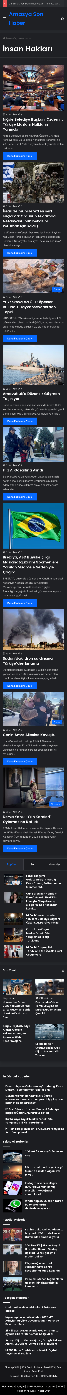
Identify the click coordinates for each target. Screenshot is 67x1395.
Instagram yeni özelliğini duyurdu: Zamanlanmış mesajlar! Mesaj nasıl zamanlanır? (41, 1188)
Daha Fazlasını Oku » (20, 155)
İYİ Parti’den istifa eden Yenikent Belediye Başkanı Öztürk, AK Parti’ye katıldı (43, 918)
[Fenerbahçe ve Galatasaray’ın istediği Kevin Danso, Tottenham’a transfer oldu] (13, 879)
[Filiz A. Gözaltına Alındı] (33, 444)
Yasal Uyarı (44, 1390)
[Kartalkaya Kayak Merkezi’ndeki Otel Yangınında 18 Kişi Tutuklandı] (13, 935)
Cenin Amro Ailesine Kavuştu (29, 734)
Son (32, 864)
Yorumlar (54, 864)
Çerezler (51, 1386)
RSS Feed (26, 1367)
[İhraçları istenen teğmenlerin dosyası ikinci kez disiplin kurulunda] (12, 1284)
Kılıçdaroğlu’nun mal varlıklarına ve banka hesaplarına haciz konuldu (42, 1266)
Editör (8, 114)
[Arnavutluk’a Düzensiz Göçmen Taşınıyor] (33, 365)
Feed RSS (49, 1367)
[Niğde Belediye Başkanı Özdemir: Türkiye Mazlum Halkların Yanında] (33, 88)
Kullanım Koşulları (26, 1390)
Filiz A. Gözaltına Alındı (23, 470)
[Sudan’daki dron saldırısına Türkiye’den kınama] (33, 629)
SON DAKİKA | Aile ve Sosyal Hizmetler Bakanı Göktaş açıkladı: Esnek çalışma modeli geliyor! (42, 1251)
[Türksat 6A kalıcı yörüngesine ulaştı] (12, 1156)
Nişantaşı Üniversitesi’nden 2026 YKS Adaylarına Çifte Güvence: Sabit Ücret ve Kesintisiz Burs (16, 1008)
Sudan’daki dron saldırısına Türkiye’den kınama (28, 661)
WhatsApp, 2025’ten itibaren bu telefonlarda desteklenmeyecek (44, 1204)
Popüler (12, 864)
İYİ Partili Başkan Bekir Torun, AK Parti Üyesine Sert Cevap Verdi (44, 950)
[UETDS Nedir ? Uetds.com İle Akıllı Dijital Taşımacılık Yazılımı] (49, 1032)
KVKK (61, 1386)
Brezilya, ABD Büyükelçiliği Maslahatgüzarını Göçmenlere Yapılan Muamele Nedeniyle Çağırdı (30, 565)
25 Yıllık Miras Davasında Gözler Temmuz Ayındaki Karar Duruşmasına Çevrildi (48, 1006)
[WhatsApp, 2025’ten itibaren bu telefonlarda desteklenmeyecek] (12, 1205)
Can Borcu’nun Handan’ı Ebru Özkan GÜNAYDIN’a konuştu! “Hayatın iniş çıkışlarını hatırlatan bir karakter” (42, 901)
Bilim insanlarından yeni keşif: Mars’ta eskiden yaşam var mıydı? (44, 1171)
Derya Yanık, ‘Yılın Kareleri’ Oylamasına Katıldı (27, 819)
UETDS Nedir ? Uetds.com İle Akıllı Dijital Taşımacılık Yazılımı (47, 1049)
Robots (38, 1367)
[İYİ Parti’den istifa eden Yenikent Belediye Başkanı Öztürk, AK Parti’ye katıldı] (13, 919)
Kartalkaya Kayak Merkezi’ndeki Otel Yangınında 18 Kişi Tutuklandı (38, 935)
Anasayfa (10, 38)
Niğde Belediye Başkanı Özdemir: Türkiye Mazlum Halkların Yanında (33, 124)
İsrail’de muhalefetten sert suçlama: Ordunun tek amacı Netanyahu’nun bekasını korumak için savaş (29, 219)
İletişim (20, 1386)
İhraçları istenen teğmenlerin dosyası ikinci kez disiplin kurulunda (44, 1282)
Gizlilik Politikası (35, 1386)
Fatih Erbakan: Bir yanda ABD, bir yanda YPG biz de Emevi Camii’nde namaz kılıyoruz (44, 1233)
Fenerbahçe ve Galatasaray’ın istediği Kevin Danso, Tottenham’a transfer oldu (43, 881)
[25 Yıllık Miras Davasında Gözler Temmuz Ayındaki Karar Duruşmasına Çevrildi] (49, 987)
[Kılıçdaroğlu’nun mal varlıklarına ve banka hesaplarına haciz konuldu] (12, 1268)
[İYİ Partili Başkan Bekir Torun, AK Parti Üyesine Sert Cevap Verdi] (13, 951)
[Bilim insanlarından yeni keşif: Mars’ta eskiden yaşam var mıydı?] (12, 1172)
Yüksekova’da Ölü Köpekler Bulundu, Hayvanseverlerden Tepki (29, 306)
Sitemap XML (12, 1367)
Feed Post (37, 1371)
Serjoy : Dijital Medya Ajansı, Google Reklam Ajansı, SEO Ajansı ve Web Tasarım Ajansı (16, 1033)
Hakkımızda (8, 1386)
